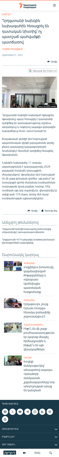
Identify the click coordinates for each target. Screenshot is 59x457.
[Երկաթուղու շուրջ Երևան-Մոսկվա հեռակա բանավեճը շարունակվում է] (13, 303)
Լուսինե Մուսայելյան (12, 48)
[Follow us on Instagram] (35, 412)
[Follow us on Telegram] (27, 412)
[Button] (52, 62)
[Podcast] (50, 412)
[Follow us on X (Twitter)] (12, 412)
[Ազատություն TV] (24, 453)
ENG (37, 452)
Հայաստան (29, 263)
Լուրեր (6, 14)
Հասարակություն (33, 324)
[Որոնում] (51, 453)
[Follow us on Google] (5, 419)
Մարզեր (28, 357)
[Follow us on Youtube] (20, 412)
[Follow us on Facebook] (5, 412)
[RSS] (42, 412)
